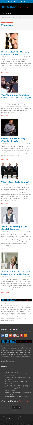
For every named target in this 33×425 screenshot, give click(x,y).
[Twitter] (21, 1)
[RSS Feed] (25, 335)
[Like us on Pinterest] (21, 335)
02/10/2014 (5, 184)
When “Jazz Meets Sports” (15, 182)
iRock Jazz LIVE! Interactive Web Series (16, 381)
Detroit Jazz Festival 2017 (12, 374)
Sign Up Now (16, 407)
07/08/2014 (5, 100)
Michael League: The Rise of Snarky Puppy (17, 377)
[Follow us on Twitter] (6, 335)
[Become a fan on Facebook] (2, 335)
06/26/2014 (5, 143)
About (7, 390)
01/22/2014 (5, 231)
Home (12, 17)
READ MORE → (5, 72)
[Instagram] (15, 1)
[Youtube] (24, 1)
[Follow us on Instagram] (17, 335)
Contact (7, 375)
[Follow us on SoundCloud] (10, 335)
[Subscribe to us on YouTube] (14, 335)
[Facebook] (8, 1)
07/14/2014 (5, 56)
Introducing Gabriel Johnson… (14, 396)
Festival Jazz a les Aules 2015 (13, 385)
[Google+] (11, 1)
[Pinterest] (18, 1)
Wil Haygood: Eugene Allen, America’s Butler (18, 392)
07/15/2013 (5, 276)
